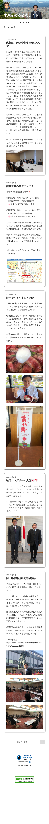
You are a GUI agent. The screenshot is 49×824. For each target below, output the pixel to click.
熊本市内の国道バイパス (20, 186)
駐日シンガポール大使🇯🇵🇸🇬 (22, 480)
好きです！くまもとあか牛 (21, 297)
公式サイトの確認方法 (24, 765)
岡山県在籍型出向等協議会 (21, 578)
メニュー (25, 23)
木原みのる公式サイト (21, 15)
